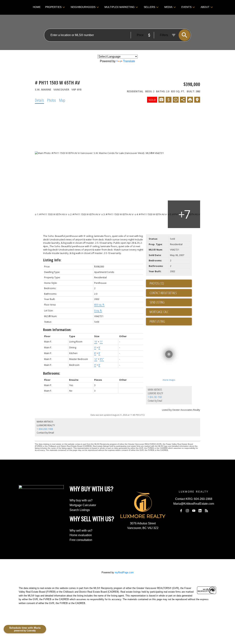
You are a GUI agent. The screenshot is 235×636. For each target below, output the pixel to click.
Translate (129, 61)
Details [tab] (39, 100)
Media (168, 7)
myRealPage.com (124, 572)
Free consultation (81, 539)
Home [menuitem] (37, 7)
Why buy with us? (81, 500)
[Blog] (206, 510)
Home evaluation (81, 535)
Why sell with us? (81, 530)
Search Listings (80, 509)
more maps (169, 379)
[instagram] (187, 510)
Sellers (149, 7)
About (205, 7)
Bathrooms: (51, 373)
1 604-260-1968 (155, 397)
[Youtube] (193, 510)
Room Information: (57, 329)
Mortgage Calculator (83, 505)
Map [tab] (62, 100)
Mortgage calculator (171, 312)
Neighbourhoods (83, 7)
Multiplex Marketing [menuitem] (119, 7)
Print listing (157, 321)
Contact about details (163, 293)
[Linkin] (200, 510)
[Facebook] (181, 510)
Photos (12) (157, 283)
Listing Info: (52, 259)
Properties (53, 7)
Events (186, 7)
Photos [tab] (51, 100)
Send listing (157, 302)
